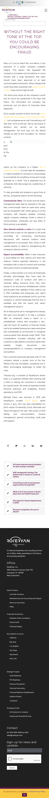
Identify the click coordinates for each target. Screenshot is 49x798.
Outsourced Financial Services (20, 716)
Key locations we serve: (15, 634)
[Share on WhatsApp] (25, 445)
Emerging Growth (13, 708)
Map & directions (13, 575)
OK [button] (24, 795)
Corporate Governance (15, 614)
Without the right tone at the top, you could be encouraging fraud (24, 42)
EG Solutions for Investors (19, 712)
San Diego (13, 650)
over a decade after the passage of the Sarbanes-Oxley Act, (24, 117)
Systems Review (16, 696)
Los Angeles (14, 646)
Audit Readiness (15, 676)
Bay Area (13, 642)
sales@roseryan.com (15, 735)
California (13, 638)
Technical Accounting (17, 688)
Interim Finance (12, 590)
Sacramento (14, 654)
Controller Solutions (17, 594)
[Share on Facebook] (8, 445)
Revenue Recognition (17, 684)
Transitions (13, 701)
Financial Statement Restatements (22, 692)
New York (13, 658)
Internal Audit (14, 622)
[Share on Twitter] (16, 445)
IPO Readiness (15, 680)
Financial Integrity (16, 626)
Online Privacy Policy (37, 791)
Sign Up (12, 768)
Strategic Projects (13, 672)
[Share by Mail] (41, 445)
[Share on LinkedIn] (33, 445)
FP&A (12, 607)
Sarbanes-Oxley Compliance (20, 618)
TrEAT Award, (31, 400)
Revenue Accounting (17, 603)
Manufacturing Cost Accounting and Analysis (25, 598)
